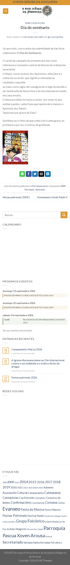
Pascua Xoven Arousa (24, 535)
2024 (35, 487)
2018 (56, 482)
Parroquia (29, 189)
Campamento (36, 492)
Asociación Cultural (15, 493)
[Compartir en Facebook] (29, 174)
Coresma (51, 502)
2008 (5, 482)
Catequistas (11, 497)
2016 (41, 482)
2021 (20, 487)
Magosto (21, 528)
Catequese (52, 492)
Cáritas (61, 502)
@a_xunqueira (55, 37)
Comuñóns (40, 498)
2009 (63, 186)
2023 (30, 488)
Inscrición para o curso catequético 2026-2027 (29, 295)
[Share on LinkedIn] (48, 174)
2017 (48, 482)
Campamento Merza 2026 (26, 349)
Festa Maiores (53, 509)
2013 (16, 482)
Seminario (40, 189)
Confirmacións (21, 502)
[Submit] (64, 215)
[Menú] (5, 11)
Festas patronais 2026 (24, 377)
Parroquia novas (35, 23)
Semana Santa (32, 542)
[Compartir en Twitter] (35, 174)
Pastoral (48, 536)
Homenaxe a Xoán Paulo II (52, 197)
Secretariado (13, 542)
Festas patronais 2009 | (16, 197)
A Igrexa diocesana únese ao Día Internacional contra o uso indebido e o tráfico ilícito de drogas (37, 363)
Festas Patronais (15, 515)
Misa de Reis (32, 529)
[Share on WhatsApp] (22, 174)
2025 (40, 487)
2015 (32, 482)
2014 (24, 482)
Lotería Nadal (51, 521)
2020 (14, 487)
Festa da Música (32, 509)
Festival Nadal (35, 515)
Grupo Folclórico (30, 521)
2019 (6, 487)
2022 (25, 488)
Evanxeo (11, 509)
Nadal (40, 529)
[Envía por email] (41, 174)
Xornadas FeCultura (51, 542)
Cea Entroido (26, 497)
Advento (48, 487)
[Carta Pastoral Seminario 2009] (15, 147)
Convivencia (37, 502)
